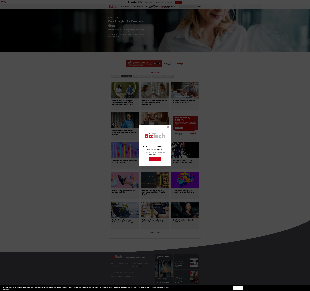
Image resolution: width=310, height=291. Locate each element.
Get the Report (155, 159)
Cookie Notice (6, 289)
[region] (155, 288)
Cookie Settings (238, 288)
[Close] (307, 288)
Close (168, 127)
